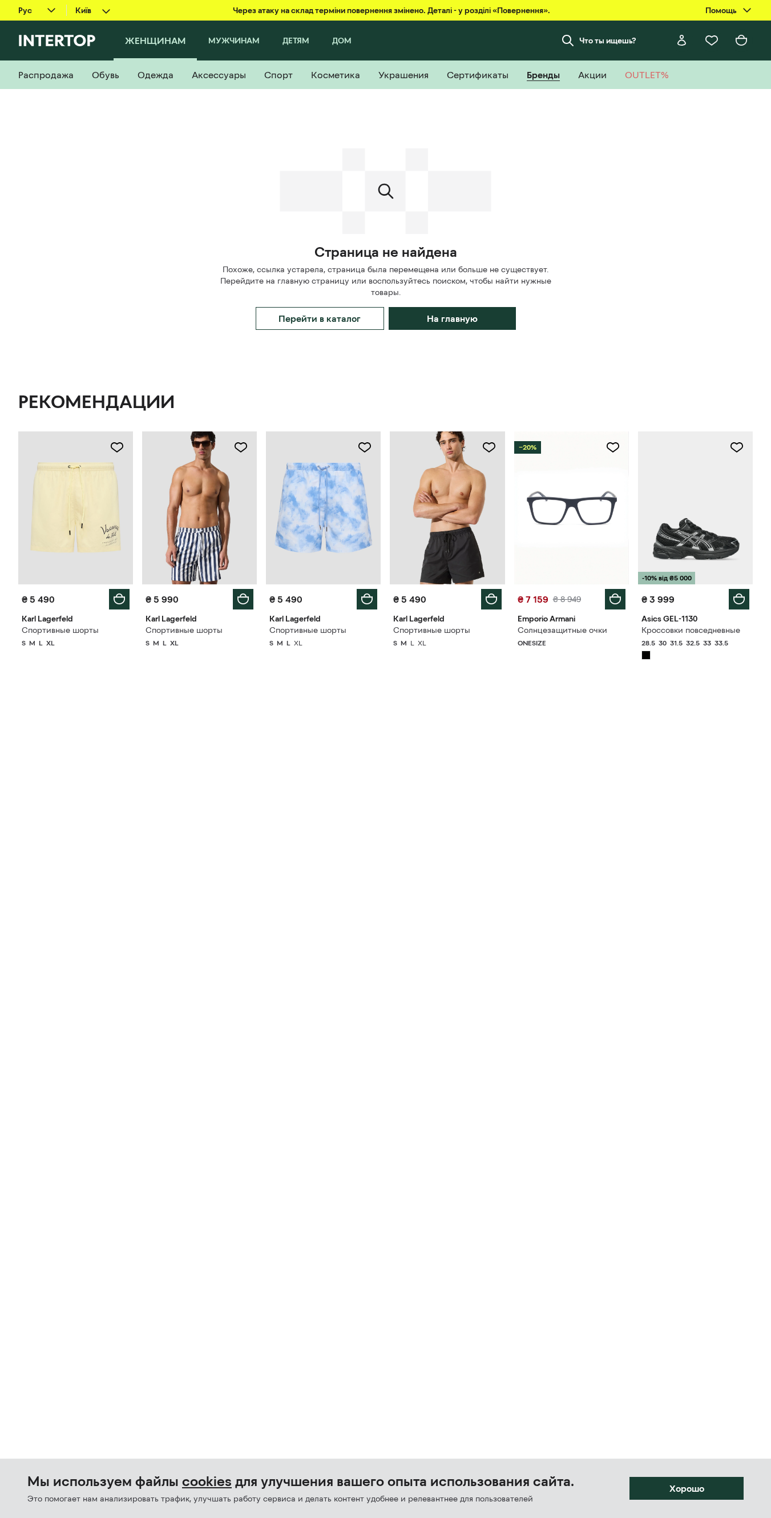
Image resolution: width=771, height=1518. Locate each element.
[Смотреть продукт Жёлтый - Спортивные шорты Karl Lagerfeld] (75, 507)
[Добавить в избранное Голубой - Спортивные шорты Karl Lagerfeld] (364, 447)
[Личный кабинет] (682, 40)
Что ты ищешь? (607, 41)
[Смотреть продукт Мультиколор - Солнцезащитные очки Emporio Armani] (571, 507)
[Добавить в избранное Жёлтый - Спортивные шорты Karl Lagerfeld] (117, 447)
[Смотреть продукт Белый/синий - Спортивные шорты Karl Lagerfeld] (199, 507)
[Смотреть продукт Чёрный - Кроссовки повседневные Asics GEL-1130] (695, 507)
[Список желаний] (711, 40)
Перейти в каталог (319, 318)
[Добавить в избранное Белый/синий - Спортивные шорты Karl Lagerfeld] (240, 447)
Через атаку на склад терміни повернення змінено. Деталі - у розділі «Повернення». (391, 10)
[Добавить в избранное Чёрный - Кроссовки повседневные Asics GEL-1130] (736, 447)
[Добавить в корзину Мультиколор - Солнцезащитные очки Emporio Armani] (615, 599)
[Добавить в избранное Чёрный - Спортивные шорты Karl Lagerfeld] (489, 447)
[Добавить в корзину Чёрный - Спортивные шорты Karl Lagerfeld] (491, 599)
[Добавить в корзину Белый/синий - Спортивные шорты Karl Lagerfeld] (243, 599)
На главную (452, 318)
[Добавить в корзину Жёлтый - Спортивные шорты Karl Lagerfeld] (119, 599)
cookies (207, 1481)
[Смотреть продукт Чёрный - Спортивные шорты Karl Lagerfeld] (447, 507)
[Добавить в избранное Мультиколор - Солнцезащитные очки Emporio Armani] (613, 447)
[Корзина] (741, 40)
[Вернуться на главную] (56, 40)
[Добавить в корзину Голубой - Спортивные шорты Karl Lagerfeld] (367, 599)
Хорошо (686, 1488)
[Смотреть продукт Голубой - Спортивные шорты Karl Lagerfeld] (323, 507)
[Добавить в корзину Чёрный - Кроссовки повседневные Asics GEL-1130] (739, 599)
